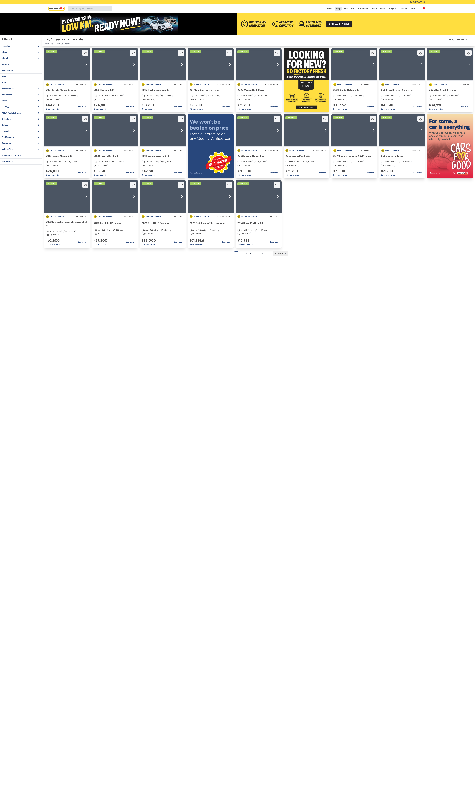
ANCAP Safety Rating (11, 113)
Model (5, 58)
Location (6, 46)
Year (4, 82)
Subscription (7, 161)
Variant (5, 64)
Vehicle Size (7, 149)
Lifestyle (6, 131)
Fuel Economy (8, 137)
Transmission (8, 88)
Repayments (7, 143)
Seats (4, 101)
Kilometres (7, 94)
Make (4, 52)
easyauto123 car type (11, 155)
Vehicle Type (7, 70)
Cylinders (6, 119)
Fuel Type (6, 107)
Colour (5, 125)
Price (4, 76)
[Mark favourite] (85, 53)
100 (263, 253)
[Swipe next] (86, 64)
